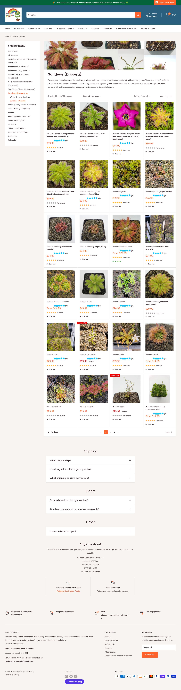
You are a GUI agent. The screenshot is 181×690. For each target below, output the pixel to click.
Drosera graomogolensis (122, 247)
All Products (19, 28)
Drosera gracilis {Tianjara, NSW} (93, 247)
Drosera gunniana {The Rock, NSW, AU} (157, 248)
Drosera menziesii (54, 407)
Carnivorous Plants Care (126, 28)
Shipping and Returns (65, 28)
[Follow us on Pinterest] (71, 676)
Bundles (11, 112)
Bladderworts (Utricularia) (18, 66)
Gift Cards (48, 28)
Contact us (82, 28)
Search (107, 637)
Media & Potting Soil (16, 120)
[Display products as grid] (167, 96)
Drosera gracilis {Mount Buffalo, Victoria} (59, 248)
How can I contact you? (63, 531)
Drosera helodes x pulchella (58, 302)
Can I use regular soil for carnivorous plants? (74, 509)
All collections (110, 652)
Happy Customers (147, 28)
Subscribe (95, 28)
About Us (108, 648)
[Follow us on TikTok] (75, 676)
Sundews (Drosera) (18, 37)
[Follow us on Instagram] (66, 676)
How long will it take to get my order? (70, 469)
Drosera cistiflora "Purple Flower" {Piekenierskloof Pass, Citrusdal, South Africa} (126, 136)
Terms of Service (111, 640)
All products (13, 55)
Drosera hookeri (119, 302)
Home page (12, 51)
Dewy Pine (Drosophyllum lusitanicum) (18, 76)
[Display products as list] (171, 96)
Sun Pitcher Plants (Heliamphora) (21, 89)
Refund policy (110, 644)
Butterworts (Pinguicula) (18, 70)
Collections (32, 28)
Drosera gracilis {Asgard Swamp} (159, 191)
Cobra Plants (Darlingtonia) (19, 108)
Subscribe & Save (166, 2)
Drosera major (118, 354)
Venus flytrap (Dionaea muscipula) (22, 105)
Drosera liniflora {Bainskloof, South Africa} (157, 303)
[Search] (138, 15)
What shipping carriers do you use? (69, 478)
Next (168, 432)
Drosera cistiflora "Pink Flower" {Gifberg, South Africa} (92, 135)
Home (7, 28)
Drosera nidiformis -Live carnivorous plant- (155, 408)
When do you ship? (60, 460)
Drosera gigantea (119, 191)
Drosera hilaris (86, 302)
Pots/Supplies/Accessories (19, 116)
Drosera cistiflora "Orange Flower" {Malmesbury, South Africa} (60, 135)
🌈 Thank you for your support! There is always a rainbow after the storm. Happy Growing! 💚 (90, 2)
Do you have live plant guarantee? (69, 500)
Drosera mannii (152, 354)
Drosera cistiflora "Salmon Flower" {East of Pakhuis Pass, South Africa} (159, 136)
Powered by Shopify (12, 675)
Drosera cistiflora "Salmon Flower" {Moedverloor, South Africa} (61, 193)
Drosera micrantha (87, 407)
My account (151, 16)
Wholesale (108, 28)
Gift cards (12, 124)
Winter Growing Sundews (20, 97)
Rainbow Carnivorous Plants (68, 591)
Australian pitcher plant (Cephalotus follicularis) (22, 61)
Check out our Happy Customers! (118, 656)
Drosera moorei (119, 407)
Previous (54, 432)
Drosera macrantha (87, 354)
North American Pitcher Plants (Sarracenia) (20, 83)
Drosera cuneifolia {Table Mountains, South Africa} (90, 193)
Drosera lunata (52, 354)
